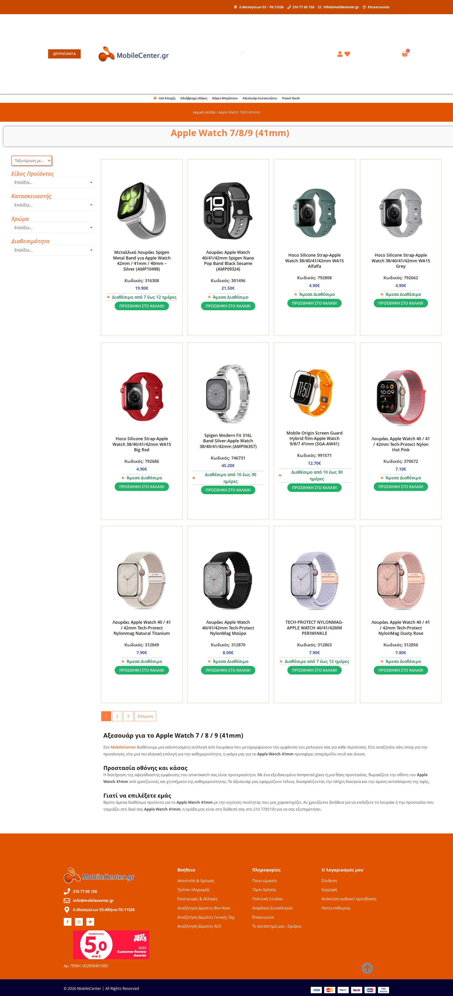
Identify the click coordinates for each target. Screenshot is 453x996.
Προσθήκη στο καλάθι (141, 306)
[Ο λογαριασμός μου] (340, 54)
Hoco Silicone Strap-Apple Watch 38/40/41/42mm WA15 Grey (401, 260)
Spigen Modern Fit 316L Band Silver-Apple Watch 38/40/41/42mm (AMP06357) (228, 440)
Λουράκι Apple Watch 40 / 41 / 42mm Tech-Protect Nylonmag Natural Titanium (142, 627)
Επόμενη (145, 716)
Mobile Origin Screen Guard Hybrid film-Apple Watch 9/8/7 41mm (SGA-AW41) (314, 438)
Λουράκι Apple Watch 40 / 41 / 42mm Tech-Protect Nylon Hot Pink (401, 444)
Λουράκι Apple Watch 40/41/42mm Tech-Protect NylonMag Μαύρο (228, 627)
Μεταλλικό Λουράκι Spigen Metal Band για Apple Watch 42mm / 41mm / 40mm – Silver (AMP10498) (142, 260)
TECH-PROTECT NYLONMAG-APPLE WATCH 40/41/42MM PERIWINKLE (314, 627)
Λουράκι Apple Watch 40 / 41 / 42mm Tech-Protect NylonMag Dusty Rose (401, 627)
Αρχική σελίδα (204, 112)
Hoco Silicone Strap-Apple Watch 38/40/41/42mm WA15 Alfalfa (314, 260)
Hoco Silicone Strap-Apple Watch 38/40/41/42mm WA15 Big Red (142, 444)
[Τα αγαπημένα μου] (348, 54)
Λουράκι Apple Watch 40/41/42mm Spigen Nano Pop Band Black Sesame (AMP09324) (228, 260)
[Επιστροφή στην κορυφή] (367, 968)
